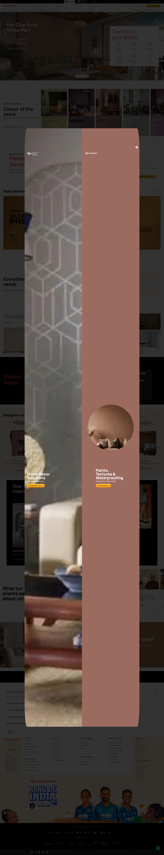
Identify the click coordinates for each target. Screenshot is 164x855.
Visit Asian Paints (102, 485)
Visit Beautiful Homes (35, 485)
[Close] (137, 147)
